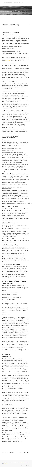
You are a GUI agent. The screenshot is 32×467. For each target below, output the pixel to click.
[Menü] (28, 3)
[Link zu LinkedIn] (26, 465)
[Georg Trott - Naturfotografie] (13, 3)
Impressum (7, 60)
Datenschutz (4, 463)
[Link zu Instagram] (22, 465)
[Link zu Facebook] (24, 465)
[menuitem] (28, 3)
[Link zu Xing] (28, 465)
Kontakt (21, 461)
